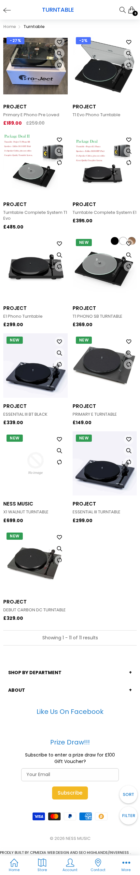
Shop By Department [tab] (35, 672)
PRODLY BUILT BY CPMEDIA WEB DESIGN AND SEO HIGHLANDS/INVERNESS (64, 852)
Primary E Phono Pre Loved (31, 115)
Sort (128, 794)
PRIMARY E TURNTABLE (95, 414)
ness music (78, 838)
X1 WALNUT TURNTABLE (26, 512)
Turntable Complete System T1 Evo (35, 215)
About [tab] (16, 690)
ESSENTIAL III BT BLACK (25, 414)
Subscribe (70, 792)
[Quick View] (59, 53)
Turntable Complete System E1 (104, 212)
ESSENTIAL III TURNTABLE (96, 512)
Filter (128, 815)
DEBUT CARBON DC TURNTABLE (34, 610)
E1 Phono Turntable (23, 316)
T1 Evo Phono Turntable (96, 115)
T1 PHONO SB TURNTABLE (97, 316)
